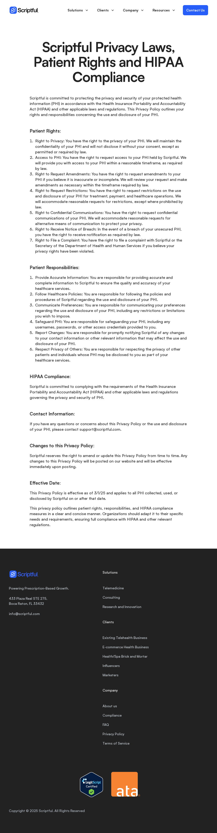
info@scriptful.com (24, 614)
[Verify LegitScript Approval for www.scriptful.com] (91, 785)
